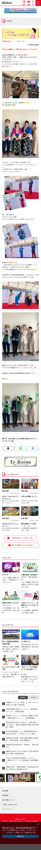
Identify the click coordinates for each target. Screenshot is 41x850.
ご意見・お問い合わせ (9, 804)
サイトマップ (6, 809)
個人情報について (8, 800)
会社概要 (5, 791)
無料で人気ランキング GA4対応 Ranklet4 (29, 772)
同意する (20, 836)
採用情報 (5, 795)
